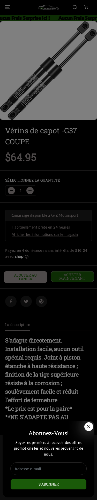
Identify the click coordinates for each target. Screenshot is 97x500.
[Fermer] (88, 426)
